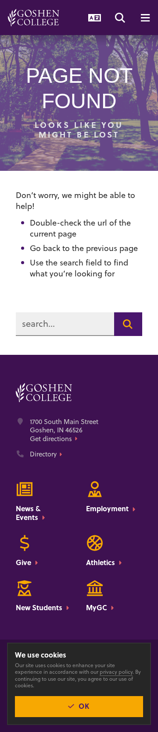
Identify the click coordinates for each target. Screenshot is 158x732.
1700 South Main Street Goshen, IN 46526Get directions (64, 430)
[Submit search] (128, 324)
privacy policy (116, 671)
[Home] (33, 17)
